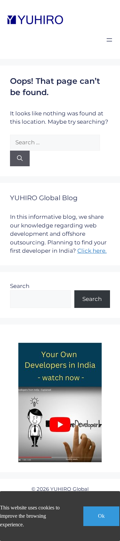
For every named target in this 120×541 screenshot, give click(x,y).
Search (19, 286)
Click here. (92, 250)
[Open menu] (109, 40)
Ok (101, 516)
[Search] (20, 159)
